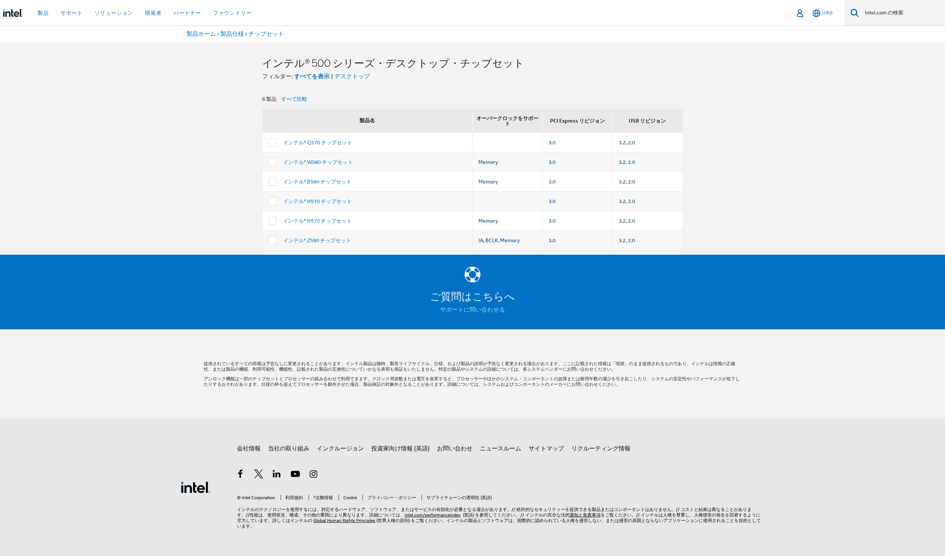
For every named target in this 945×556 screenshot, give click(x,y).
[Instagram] (313, 475)
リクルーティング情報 (600, 448)
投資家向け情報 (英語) (400, 448)
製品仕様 (232, 34)
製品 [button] (43, 13)
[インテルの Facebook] (240, 475)
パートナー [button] (187, 13)
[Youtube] (295, 475)
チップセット (266, 34)
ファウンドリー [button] (232, 13)
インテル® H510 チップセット (317, 201)
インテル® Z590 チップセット (317, 240)
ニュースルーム (500, 448)
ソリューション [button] (113, 13)
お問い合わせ (454, 448)
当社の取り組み (288, 448)
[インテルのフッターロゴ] (195, 487)
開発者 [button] (153, 13)
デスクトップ (352, 76)
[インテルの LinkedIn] (277, 475)
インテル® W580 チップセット (318, 162)
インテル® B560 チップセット (317, 181)
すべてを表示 (312, 76)
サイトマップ (546, 448)
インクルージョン (340, 448)
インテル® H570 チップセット (317, 220)
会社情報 (249, 448)
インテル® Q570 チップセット (317, 142)
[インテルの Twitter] (258, 475)
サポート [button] (72, 13)
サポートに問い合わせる (472, 309)
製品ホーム (201, 34)
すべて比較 (294, 99)
